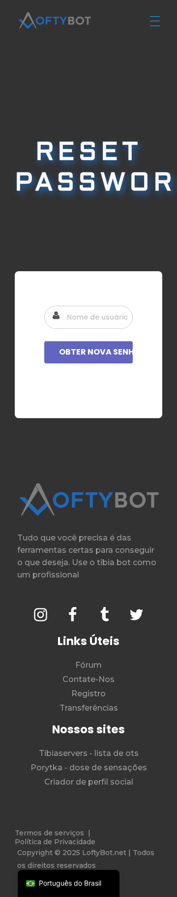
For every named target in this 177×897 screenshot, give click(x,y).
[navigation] (68, 883)
